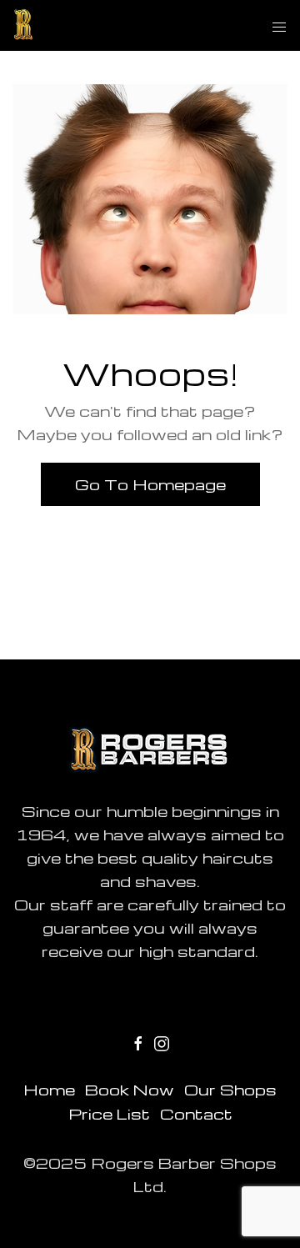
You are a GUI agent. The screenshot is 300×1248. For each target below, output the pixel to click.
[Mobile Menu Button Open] (279, 27)
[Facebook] (138, 1041)
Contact (196, 1113)
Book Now (129, 1089)
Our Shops (230, 1089)
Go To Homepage (150, 484)
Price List (109, 1113)
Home (49, 1089)
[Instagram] (161, 1041)
